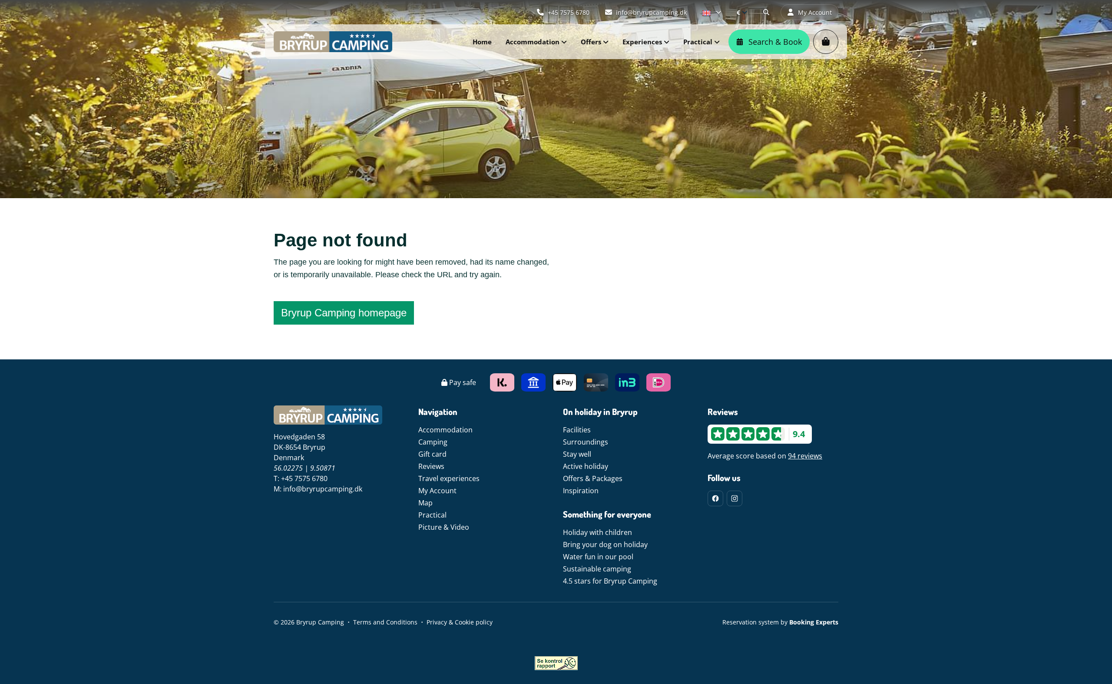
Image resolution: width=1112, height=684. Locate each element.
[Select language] (711, 12)
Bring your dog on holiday (605, 544)
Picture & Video (443, 527)
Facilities (577, 430)
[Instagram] (734, 498)
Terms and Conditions (385, 622)
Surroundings (585, 442)
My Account (437, 490)
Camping (432, 442)
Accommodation (445, 430)
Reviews (431, 466)
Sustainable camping (597, 569)
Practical (432, 515)
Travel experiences (449, 478)
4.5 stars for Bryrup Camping (610, 581)
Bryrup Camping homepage (344, 313)
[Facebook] (715, 498)
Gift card (432, 454)
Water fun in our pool (598, 556)
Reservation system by (780, 622)
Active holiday (585, 466)
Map (425, 503)
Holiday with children (597, 532)
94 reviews (805, 456)
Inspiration (581, 490)
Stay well (577, 454)
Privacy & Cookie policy (460, 622)
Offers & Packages (592, 478)
